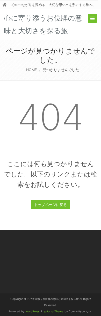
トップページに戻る (50, 204)
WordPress (32, 311)
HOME (31, 69)
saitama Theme (53, 311)
